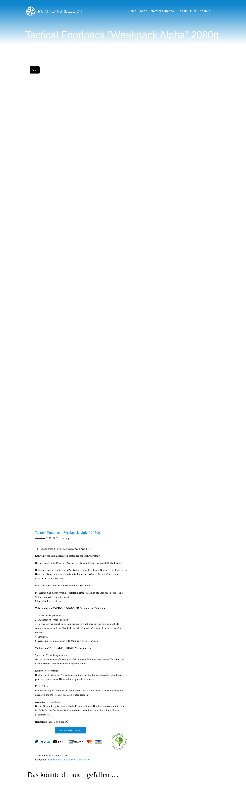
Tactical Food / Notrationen (76, 759)
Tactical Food (54, 759)
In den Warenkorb (71, 730)
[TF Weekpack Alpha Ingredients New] (73, 293)
